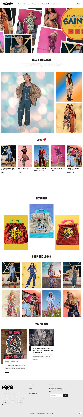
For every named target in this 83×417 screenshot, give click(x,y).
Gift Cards (55, 4)
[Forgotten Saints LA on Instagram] (51, 400)
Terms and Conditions (33, 393)
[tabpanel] (41, 30)
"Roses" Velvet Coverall (40, 168)
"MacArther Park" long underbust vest (73, 169)
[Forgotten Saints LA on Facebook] (49, 400)
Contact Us (31, 390)
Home (19, 4)
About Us (30, 388)
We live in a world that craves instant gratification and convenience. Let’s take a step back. (43, 350)
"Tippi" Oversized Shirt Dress (58, 168)
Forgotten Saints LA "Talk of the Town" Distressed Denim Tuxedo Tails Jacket (8, 170)
